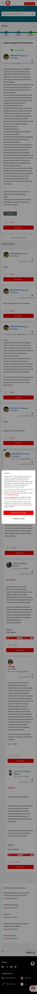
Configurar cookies (18, 519)
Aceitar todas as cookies (18, 513)
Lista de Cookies (10, 497)
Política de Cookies (13, 494)
